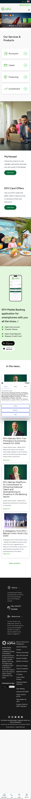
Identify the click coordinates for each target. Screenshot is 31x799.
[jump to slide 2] (11, 25)
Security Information (22, 652)
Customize (15, 410)
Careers (18, 649)
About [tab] (25, 386)
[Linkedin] (19, 717)
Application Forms (21, 671)
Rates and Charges (22, 666)
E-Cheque (19, 674)
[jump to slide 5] (17, 25)
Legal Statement (20, 727)
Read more (7, 460)
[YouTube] (22, 717)
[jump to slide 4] (15, 25)
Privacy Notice (10, 727)
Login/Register (25, 5)
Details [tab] (15, 386)
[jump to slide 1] (9, 25)
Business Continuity (22, 661)
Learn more (10, 172)
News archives (15, 563)
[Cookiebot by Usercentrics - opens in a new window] (22, 383)
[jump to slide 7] (21, 25)
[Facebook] (9, 717)
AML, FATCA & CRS (22, 655)
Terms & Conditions (22, 668)
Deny (16, 414)
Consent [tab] (5, 386)
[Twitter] (12, 717)
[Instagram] (15, 717)
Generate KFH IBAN (22, 691)
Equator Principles (21, 658)
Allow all (15, 405)
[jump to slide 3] (13, 25)
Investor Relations (21, 647)
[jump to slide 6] (19, 25)
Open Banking (20, 689)
